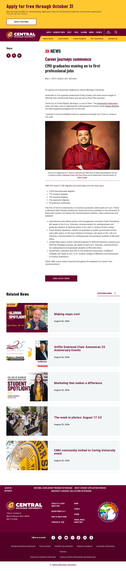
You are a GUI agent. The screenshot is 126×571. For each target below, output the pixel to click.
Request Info (59, 32)
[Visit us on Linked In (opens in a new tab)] (85, 537)
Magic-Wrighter (112, 106)
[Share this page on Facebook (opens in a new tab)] (9, 55)
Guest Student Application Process (90, 488)
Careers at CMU (58, 522)
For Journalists (97, 39)
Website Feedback (84, 546)
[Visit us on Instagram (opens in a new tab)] (72, 537)
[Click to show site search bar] (116, 32)
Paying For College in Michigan (43, 557)
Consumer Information (105, 546)
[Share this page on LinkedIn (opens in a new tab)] (20, 55)
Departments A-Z (59, 511)
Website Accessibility (64, 546)
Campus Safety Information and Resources (78, 557)
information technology (107, 103)
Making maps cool (67, 314)
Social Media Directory (79, 521)
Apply (49, 32)
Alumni (84, 32)
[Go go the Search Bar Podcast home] (91, 537)
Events (99, 32)
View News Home (104, 293)
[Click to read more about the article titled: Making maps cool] (27, 317)
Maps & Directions (59, 517)
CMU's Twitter (82, 177)
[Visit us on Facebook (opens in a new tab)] (53, 537)
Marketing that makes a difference (78, 383)
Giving (76, 514)
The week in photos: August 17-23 (78, 417)
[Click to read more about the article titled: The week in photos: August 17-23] (27, 421)
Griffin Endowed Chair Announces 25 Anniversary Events (79, 348)
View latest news (61, 278)
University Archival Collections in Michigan (71, 491)
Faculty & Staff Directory (58, 504)
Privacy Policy (45, 546)
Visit (69, 32)
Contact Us (112, 39)
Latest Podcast (79, 39)
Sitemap (63, 551)
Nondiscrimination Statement (23, 546)
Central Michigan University (64, 565)
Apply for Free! (21, 22)
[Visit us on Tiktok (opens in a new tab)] (78, 537)
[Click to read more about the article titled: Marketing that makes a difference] (27, 386)
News (91, 32)
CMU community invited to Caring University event (84, 452)
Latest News (63, 39)
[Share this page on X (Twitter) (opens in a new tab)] (14, 55)
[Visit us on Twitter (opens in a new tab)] (60, 537)
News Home (48, 39)
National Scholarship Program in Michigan (53, 488)
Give (76, 32)
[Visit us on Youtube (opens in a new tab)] (66, 537)
